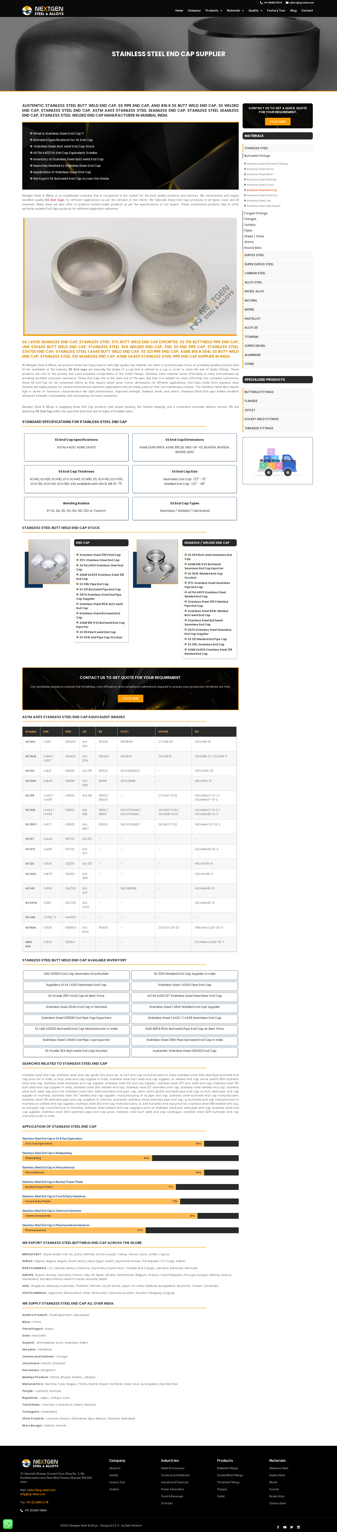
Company (194, 10)
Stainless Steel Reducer (262, 179)
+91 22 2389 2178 (37, 1502)
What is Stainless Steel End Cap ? (58, 133)
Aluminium (253, 355)
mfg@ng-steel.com (32, 1494)
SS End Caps (54, 200)
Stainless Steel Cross (260, 185)
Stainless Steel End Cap (262, 190)
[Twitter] (291, 1527)
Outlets (250, 225)
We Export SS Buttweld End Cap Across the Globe (71, 178)
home (179, 10)
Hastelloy (252, 319)
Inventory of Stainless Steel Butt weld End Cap (68, 159)
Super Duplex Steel (259, 264)
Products (212, 10)
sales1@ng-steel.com (41, 1490)
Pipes (248, 230)
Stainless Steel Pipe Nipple (263, 206)
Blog (293, 10)
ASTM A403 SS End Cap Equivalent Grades (65, 153)
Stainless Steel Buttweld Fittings (267, 164)
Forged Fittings (256, 213)
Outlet (250, 410)
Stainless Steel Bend (259, 174)
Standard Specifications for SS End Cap (63, 140)
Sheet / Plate (254, 236)
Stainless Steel (256, 148)
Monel (250, 309)
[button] (130, 698)
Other (249, 364)
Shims (249, 242)
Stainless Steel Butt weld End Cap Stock (63, 146)
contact (307, 10)
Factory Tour (276, 10)
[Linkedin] (298, 1527)
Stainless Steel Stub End (262, 195)
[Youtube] (285, 1527)
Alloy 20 (251, 328)
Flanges (250, 219)
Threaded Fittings (259, 428)
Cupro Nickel (255, 346)
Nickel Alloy (254, 291)
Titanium (251, 337)
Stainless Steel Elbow (260, 169)
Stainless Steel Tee (259, 200)
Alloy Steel (253, 282)
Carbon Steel (255, 273)
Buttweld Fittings (257, 156)
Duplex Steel (254, 255)
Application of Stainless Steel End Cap (62, 172)
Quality (254, 10)
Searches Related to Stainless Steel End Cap (67, 165)
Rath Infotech (133, 1525)
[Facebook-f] (278, 1527)
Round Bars (253, 248)
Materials (233, 10)
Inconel (251, 300)
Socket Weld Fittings (262, 419)
